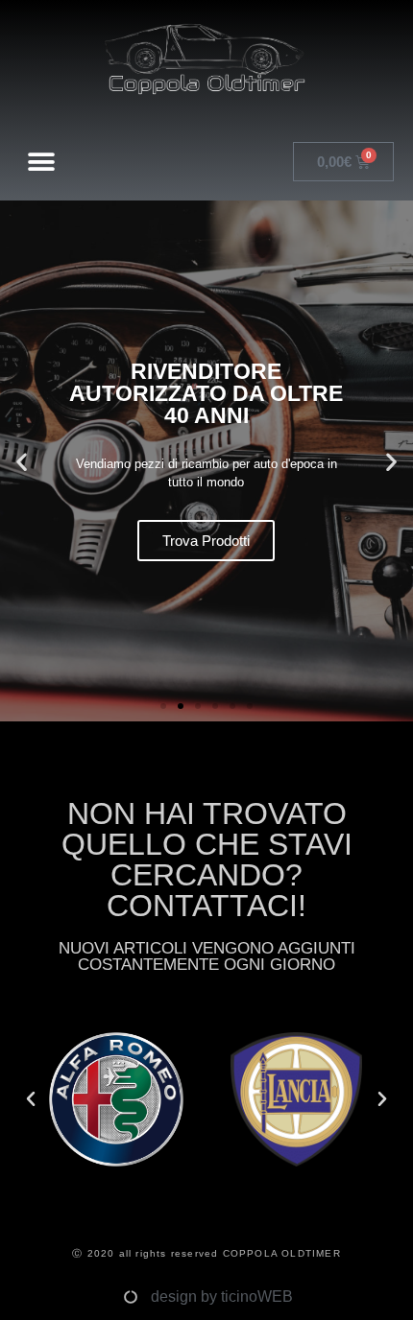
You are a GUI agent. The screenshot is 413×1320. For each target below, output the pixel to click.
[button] (41, 161)
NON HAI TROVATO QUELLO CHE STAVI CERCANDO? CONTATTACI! (206, 859)
